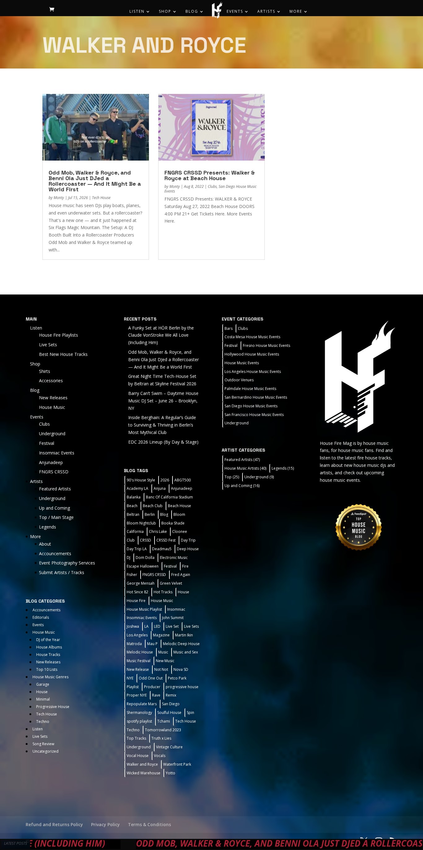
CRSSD (145, 540)
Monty (59, 197)
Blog (191, 11)
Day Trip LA (137, 548)
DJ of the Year (48, 639)
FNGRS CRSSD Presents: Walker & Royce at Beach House (209, 175)
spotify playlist (139, 721)
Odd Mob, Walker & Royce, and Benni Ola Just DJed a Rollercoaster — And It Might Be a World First (95, 181)
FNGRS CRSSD (53, 472)
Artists (266, 11)
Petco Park (177, 678)
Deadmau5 (162, 548)
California (135, 531)
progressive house (182, 686)
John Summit (173, 617)
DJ (128, 557)
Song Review (43, 743)
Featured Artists (55, 489)
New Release (138, 669)
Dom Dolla (145, 557)
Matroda (134, 643)
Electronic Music (174, 557)
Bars (229, 328)
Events (235, 11)
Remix (171, 695)
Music (163, 652)
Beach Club (153, 505)
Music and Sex (185, 652)
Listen (137, 11)
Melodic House (140, 652)
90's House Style (141, 480)
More (296, 11)
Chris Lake (158, 531)
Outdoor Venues (239, 380)
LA (146, 626)
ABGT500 (182, 480)
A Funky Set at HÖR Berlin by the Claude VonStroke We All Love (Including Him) (161, 335)
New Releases (53, 398)
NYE (130, 678)
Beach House (179, 505)
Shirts (44, 371)
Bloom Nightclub (141, 523)
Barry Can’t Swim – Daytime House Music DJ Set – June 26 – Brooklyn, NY (163, 400)
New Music (165, 660)
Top (232, 477)
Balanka (134, 497)
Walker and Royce (142, 764)
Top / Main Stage (56, 517)
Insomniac (176, 609)
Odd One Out (151, 678)
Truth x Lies (161, 738)
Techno (42, 721)
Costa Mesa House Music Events (252, 336)
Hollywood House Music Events (252, 354)
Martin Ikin (184, 635)
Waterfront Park (177, 764)
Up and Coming (54, 508)
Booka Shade (173, 523)
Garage (42, 684)
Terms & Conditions (149, 824)
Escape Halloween (143, 566)
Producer (152, 686)
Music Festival (138, 660)
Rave (156, 695)
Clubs (212, 186)
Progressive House (52, 706)
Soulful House (169, 712)
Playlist (133, 686)
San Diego (171, 703)
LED (157, 626)
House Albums (49, 647)
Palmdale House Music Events (250, 388)
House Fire (136, 600)
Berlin (150, 514)
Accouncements (55, 553)
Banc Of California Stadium (169, 497)
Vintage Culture (169, 747)
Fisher (132, 574)
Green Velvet (171, 583)
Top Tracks (136, 738)
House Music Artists (245, 468)
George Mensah (141, 583)
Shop (165, 11)
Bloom (179, 514)
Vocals (159, 755)
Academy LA (137, 488)
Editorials (41, 617)
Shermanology (139, 712)
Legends (47, 527)
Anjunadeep (51, 462)
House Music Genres (50, 677)
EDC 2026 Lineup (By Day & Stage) (163, 442)
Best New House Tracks (63, 354)
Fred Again (180, 574)
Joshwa (133, 626)
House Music (52, 407)
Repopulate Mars (142, 703)
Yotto (170, 773)
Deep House (188, 548)
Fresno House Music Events (266, 345)
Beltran (133, 514)
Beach (132, 505)
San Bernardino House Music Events (256, 397)
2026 (164, 480)
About (45, 544)
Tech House (101, 197)
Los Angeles (137, 635)
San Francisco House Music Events (254, 414)
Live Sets (48, 345)
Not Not (161, 669)
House (42, 691)
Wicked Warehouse (143, 773)
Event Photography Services (67, 563)
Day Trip (188, 540)
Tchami (163, 721)
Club (131, 540)
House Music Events (242, 362)
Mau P (152, 643)
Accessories (51, 380)
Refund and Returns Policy (54, 824)
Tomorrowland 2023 (163, 730)
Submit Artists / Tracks (61, 572)
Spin (190, 712)
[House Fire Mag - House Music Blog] (359, 376)
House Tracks (48, 654)
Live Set (172, 626)
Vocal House (138, 755)
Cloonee (179, 531)
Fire (185, 566)
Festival (46, 443)
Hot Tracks (163, 592)
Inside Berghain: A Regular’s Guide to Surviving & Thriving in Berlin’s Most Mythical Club (162, 424)
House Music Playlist (144, 609)
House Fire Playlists (58, 335)
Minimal (43, 699)
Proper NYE (137, 695)
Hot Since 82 (137, 592)
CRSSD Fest (166, 540)
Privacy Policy (105, 824)
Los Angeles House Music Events (253, 371)
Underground (52, 433)
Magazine (161, 635)
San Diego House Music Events (251, 406)
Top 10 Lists (46, 669)
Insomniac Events (56, 453)
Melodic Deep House (181, 643)
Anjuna (160, 488)
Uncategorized (46, 751)
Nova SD (180, 669)
